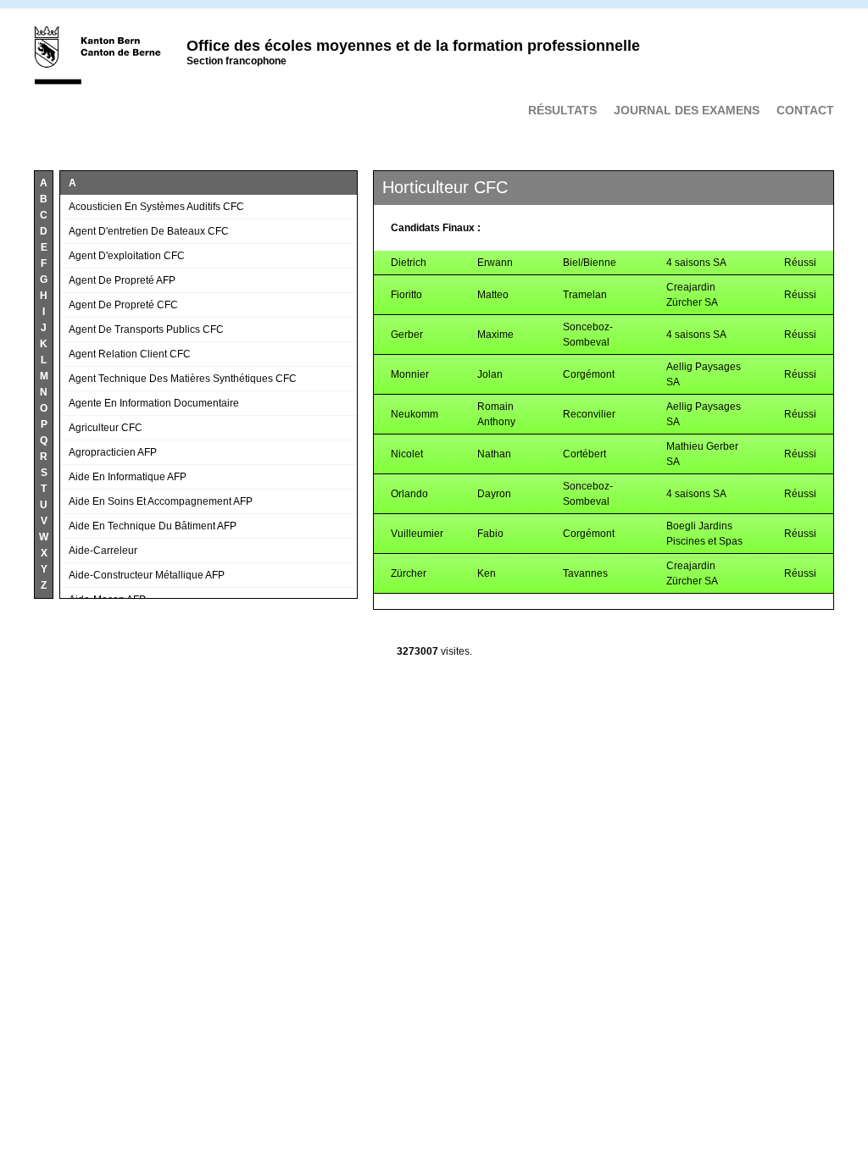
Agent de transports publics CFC (146, 329)
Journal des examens (687, 110)
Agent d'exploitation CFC (127, 256)
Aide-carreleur (103, 550)
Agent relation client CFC (130, 354)
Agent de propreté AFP (122, 280)
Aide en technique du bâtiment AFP (152, 526)
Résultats (562, 110)
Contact (805, 110)
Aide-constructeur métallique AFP (147, 575)
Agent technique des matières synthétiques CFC (183, 379)
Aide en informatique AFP (127, 477)
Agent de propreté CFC (123, 305)
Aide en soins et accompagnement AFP (161, 501)
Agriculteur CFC (105, 428)
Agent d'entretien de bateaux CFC (149, 231)
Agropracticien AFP (113, 452)
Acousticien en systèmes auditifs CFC (156, 207)
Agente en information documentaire (154, 403)
